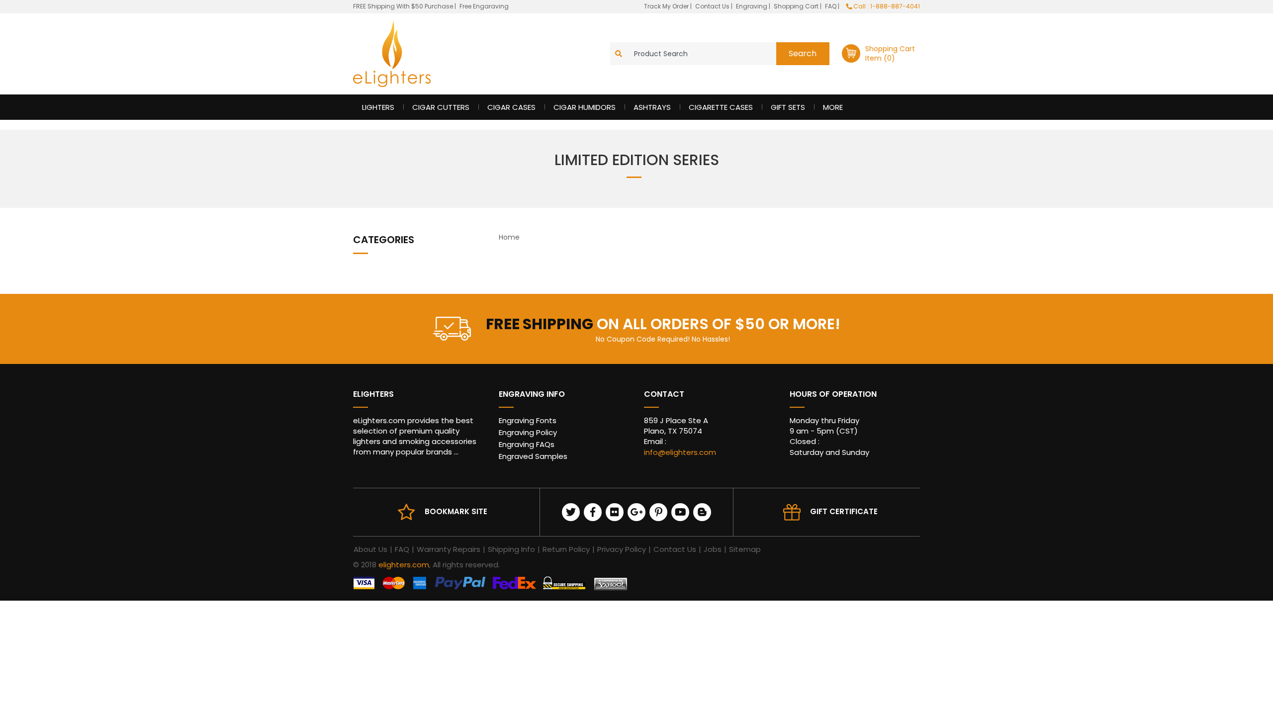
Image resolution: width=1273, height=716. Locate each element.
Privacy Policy (621, 549)
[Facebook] (593, 512)
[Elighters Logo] (392, 54)
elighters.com (403, 564)
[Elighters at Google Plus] (636, 512)
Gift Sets (788, 107)
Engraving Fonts (527, 420)
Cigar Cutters (440, 107)
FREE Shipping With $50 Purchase (403, 6)
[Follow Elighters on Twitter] (571, 512)
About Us (370, 549)
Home (509, 237)
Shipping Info (511, 549)
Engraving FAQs (526, 444)
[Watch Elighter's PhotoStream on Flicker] (615, 512)
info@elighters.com (680, 452)
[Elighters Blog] (702, 512)
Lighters (378, 107)
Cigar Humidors (584, 107)
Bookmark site (456, 511)
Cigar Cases (511, 107)
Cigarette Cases (721, 107)
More (833, 107)
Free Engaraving (484, 6)
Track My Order (667, 6)
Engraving (752, 6)
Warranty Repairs (448, 549)
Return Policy (566, 549)
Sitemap (745, 549)
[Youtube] (680, 512)
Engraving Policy (528, 432)
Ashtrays (652, 107)
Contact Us (713, 6)
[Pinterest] (658, 512)
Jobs (713, 549)
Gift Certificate (844, 511)
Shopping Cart (797, 6)
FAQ (831, 6)
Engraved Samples (533, 456)
